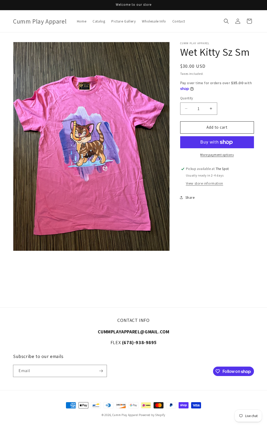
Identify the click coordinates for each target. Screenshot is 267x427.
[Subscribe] (101, 371)
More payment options (217, 155)
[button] (226, 21)
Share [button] (190, 197)
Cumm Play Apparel (125, 415)
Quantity (186, 98)
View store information (204, 183)
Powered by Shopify (152, 415)
